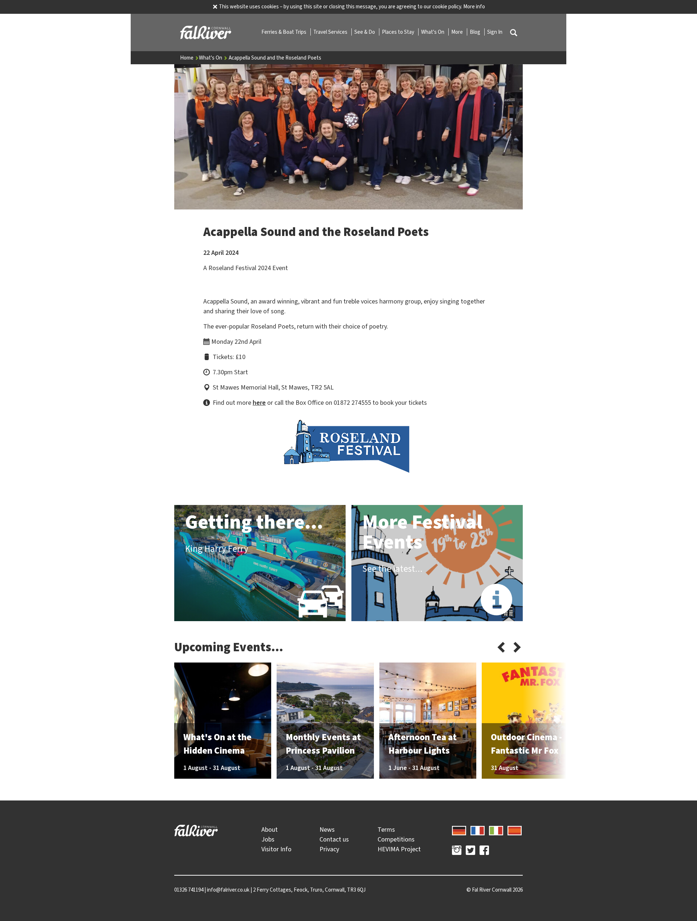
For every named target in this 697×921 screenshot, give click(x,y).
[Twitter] (470, 851)
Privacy (329, 849)
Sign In (494, 32)
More (457, 32)
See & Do (365, 32)
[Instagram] (456, 851)
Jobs (267, 839)
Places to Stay (398, 32)
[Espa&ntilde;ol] (515, 829)
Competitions (396, 839)
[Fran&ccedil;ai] (477, 829)
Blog (475, 32)
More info (474, 6)
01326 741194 (188, 889)
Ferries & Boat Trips (284, 32)
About (269, 829)
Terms (386, 829)
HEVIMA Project (399, 849)
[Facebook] (484, 851)
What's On (433, 32)
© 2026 (494, 889)
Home (187, 57)
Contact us (334, 839)
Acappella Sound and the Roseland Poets (275, 57)
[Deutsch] (459, 829)
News (327, 829)
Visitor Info (276, 849)
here (259, 402)
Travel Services (330, 32)
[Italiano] (496, 829)
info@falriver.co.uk (228, 889)
